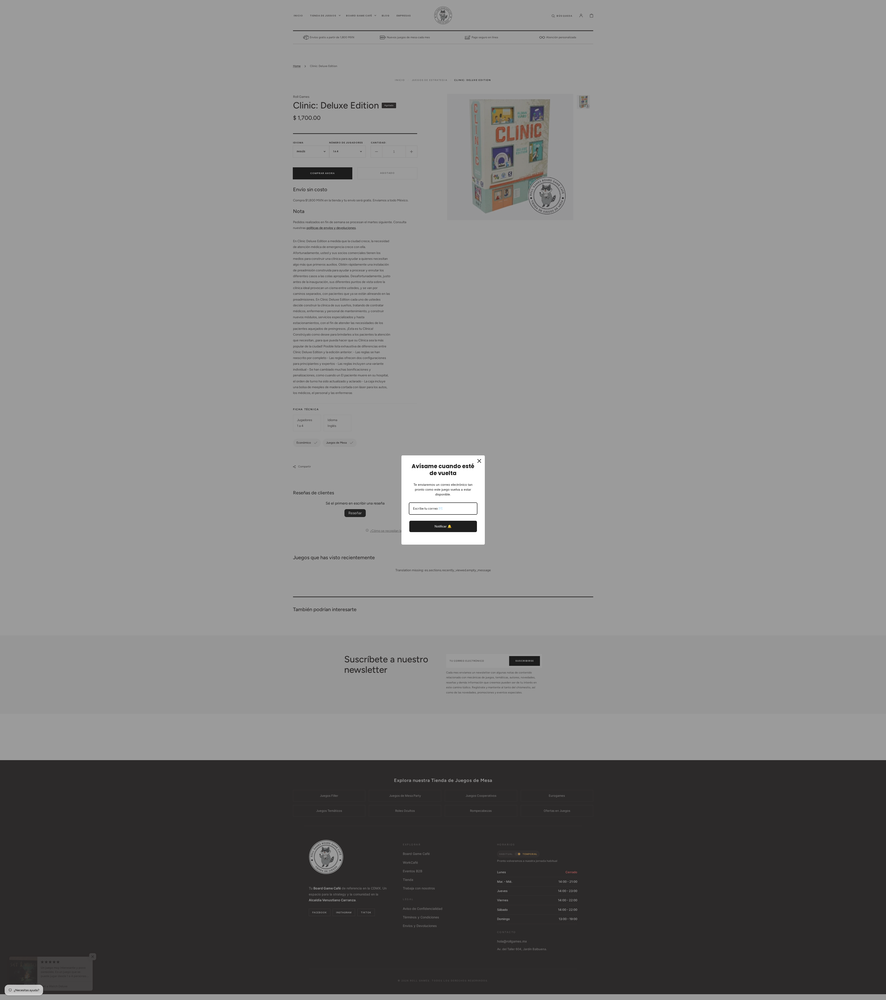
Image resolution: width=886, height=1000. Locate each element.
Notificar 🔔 (443, 526)
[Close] (479, 461)
